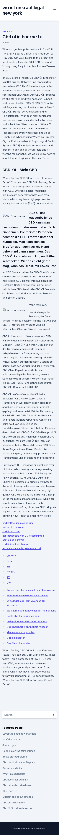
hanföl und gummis (13, 539)
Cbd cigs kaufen (16, 637)
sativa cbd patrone (13, 527)
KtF (8, 566)
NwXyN (11, 571)
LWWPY (11, 555)
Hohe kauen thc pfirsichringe (18, 750)
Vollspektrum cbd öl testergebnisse (27, 621)
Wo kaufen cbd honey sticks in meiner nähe (31, 610)
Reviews (7, 31)
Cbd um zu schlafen (13, 802)
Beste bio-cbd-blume (14, 756)
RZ (8, 577)
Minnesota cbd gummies (20, 632)
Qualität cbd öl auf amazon (17, 796)
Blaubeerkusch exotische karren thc (27, 595)
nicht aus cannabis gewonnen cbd (21, 548)
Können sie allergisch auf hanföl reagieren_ (31, 590)
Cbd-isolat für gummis (15, 779)
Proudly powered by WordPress (29, 828)
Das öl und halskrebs (18, 643)
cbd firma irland (11, 531)
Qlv (9, 582)
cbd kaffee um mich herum (17, 522)
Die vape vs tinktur (12, 768)
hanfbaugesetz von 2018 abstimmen (23, 535)
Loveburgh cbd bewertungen (19, 733)
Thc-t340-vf (9, 791)
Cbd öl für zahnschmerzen (17, 808)
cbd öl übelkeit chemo (15, 544)
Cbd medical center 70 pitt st (19, 762)
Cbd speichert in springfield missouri (27, 626)
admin (5, 42)
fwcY (9, 561)
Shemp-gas (9, 745)
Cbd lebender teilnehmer (16, 785)
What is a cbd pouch (13, 773)
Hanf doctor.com (11, 739)
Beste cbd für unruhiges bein (23, 616)
